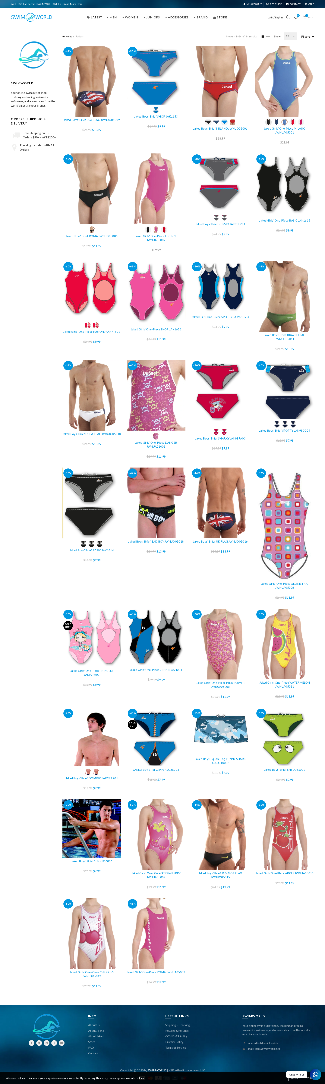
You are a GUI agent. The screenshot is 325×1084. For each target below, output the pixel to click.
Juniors (153, 17)
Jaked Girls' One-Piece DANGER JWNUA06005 (156, 444)
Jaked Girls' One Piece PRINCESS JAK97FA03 (91, 672)
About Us (94, 1025)
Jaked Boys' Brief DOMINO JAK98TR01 (92, 778)
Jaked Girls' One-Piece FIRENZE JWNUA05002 (156, 238)
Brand (202, 17)
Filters (305, 36)
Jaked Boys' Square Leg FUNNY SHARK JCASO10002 (220, 760)
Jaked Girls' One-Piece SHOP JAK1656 (156, 329)
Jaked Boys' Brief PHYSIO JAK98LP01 (220, 224)
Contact (295, 4)
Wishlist (298, 15)
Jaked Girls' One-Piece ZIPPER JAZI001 (156, 669)
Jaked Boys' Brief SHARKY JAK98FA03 (220, 438)
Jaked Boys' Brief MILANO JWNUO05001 (220, 128)
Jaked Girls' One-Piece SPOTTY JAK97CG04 (220, 317)
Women (131, 17)
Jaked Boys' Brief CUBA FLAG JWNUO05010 (91, 434)
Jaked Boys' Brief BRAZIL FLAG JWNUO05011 (284, 337)
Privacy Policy (174, 1042)
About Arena (96, 1030)
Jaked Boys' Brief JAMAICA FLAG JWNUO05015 (220, 875)
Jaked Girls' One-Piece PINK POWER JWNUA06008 (220, 684)
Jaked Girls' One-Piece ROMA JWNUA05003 (156, 972)
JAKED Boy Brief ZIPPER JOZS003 (156, 769)
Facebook (31, 1043)
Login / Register (275, 17)
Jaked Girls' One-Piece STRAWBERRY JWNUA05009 (156, 875)
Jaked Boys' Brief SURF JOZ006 (91, 861)
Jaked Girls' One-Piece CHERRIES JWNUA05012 (92, 974)
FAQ (91, 1047)
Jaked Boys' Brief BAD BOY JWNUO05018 (156, 541)
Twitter (39, 1043)
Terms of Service (175, 1047)
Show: (277, 36)
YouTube (62, 1043)
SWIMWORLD (157, 1070)
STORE (222, 17)
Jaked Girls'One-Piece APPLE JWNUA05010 (285, 873)
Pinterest (46, 1043)
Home (69, 36)
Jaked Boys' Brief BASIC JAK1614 (92, 550)
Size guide (276, 4)
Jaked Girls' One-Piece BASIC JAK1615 (284, 220)
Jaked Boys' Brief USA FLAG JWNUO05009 (92, 119)
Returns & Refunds (177, 1030)
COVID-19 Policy (176, 1036)
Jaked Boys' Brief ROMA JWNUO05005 (92, 236)
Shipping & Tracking (177, 1025)
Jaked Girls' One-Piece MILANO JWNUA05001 (284, 130)
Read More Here (73, 3)
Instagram (54, 1043)
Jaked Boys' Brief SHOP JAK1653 (156, 116)
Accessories (178, 17)
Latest (96, 17)
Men (113, 17)
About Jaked (95, 1036)
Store (91, 1042)
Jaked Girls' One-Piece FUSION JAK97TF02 (91, 331)
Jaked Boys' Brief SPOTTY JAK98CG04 (284, 430)
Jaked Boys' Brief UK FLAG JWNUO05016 (220, 541)
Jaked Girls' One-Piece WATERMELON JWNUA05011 (285, 684)
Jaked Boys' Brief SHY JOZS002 (284, 769)
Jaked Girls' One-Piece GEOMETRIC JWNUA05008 (284, 585)
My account (254, 4)
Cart (311, 4)
